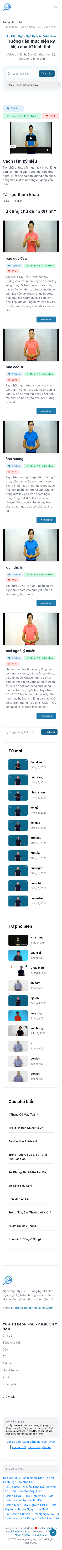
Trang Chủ (9, 22)
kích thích (14, 567)
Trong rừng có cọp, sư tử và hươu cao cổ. (28, 1157)
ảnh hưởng (14, 459)
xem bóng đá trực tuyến (39, 1441)
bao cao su (15, 367)
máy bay (36, 1013)
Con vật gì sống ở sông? (24, 1239)
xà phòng (36, 1028)
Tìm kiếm (46, 73)
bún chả (35, 883)
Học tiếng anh (12, 1370)
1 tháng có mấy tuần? (23, 1114)
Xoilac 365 (14, 1441)
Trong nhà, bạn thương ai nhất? (29, 1212)
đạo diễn (36, 762)
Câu (5, 1349)
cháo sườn (37, 792)
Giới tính (15, 108)
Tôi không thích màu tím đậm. (28, 1172)
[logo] (7, 1279)
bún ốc (35, 853)
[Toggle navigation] (56, 7)
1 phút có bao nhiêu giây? (25, 1128)
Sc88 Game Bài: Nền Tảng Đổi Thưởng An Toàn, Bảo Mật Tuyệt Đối (30, 1489)
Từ (20, 22)
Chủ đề (7, 1335)
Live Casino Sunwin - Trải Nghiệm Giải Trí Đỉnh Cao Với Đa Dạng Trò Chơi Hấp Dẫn (31, 1516)
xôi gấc (35, 822)
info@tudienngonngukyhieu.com (32, 1307)
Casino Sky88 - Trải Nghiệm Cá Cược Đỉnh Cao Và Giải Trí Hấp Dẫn (28, 1498)
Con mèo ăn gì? (18, 1199)
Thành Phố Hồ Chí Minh (23, 116)
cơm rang (36, 777)
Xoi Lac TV (19, 1447)
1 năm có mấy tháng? (23, 1226)
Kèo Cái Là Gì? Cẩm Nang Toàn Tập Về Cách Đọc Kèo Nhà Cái (29, 1480)
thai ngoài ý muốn (20, 651)
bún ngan (36, 868)
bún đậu (35, 838)
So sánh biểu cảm (20, 1185)
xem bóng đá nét (39, 1447)
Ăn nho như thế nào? (22, 1141)
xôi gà (34, 807)
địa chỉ (34, 998)
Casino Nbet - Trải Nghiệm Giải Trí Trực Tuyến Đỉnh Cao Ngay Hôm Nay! (30, 1507)
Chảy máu (37, 967)
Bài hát (7, 1363)
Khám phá (9, 1384)
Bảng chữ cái (11, 1342)
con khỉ (35, 1058)
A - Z (6, 1377)
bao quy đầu (16, 258)
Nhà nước (37, 937)
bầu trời (35, 952)
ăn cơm (35, 983)
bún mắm (36, 898)
